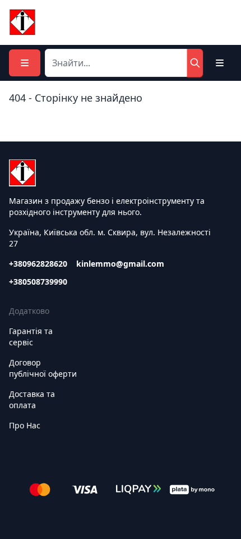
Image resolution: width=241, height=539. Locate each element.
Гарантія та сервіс (31, 337)
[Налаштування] (219, 63)
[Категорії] (24, 62)
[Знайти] (195, 63)
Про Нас (24, 425)
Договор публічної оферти (43, 368)
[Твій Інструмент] (22, 22)
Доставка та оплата (32, 399)
